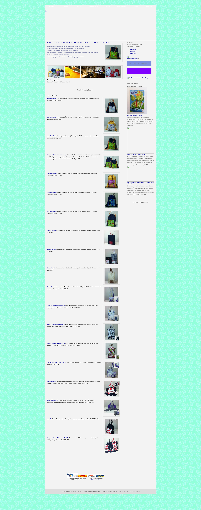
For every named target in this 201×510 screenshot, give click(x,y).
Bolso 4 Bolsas (51, 381)
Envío (138, 491)
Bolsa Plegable (51, 230)
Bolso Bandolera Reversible (55, 287)
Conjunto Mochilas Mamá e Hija (56, 154)
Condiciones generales (91, 491)
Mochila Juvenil (52, 173)
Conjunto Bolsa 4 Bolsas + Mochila (57, 437)
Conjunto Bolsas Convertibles (56, 362)
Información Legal (74, 491)
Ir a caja (132, 51)
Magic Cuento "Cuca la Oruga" (136, 154)
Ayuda (132, 491)
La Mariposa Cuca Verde (134, 115)
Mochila (49, 419)
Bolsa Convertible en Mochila (56, 305)
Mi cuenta (133, 53)
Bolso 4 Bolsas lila (52, 400)
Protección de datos (120, 491)
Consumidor (106, 491)
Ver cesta (133, 49)
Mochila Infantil (51, 98)
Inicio (63, 491)
